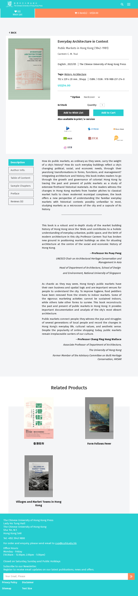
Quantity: (92, 105)
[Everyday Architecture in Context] (29, 68)
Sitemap (6, 588)
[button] (86, 13)
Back (13, 32)
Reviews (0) (17, 201)
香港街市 (38, 443)
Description (18, 162)
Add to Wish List (73, 112)
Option (76, 97)
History (68, 74)
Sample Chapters (21, 185)
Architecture (79, 74)
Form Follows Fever (99, 443)
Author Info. (18, 170)
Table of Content (20, 177)
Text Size (27, 588)
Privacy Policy (9, 582)
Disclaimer (28, 582)
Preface (15, 193)
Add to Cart (108, 112)
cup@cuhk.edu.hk (66, 543)
